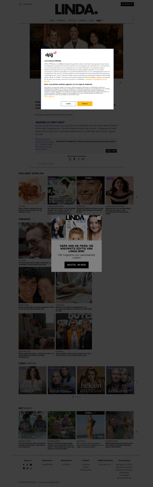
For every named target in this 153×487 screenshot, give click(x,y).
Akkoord (84, 103)
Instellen (68, 103)
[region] (77, 79)
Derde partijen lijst (49, 96)
